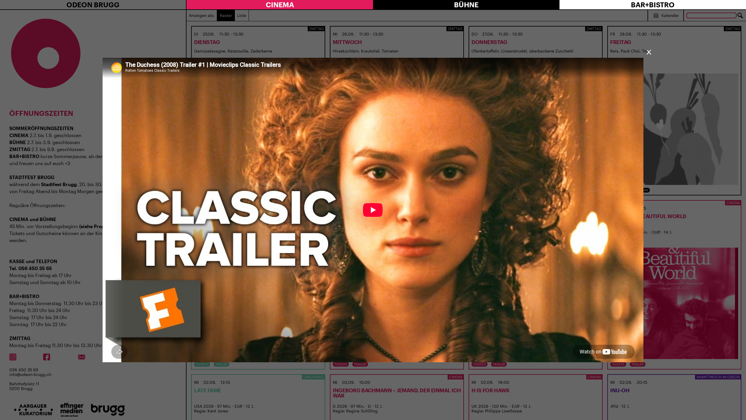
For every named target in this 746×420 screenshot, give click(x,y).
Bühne (466, 4)
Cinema (280, 4)
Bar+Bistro (653, 4)
